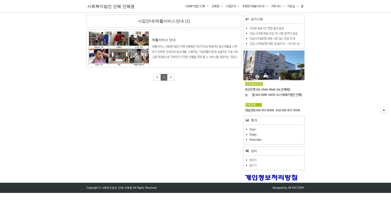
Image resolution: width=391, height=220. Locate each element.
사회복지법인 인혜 (195, 6)
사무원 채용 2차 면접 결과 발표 (266, 28)
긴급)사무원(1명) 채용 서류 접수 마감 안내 (272, 38)
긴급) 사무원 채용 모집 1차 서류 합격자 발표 (273, 33)
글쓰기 (252, 165)
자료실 (291, 6)
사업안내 (231, 6)
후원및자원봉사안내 (253, 6)
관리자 (253, 160)
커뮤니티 (276, 6)
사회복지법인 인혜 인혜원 (111, 6)
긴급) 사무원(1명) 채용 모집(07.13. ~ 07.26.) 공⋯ (275, 43)
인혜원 (216, 6)
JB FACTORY (296, 187)
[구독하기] (384, 110)
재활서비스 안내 (164, 40)
